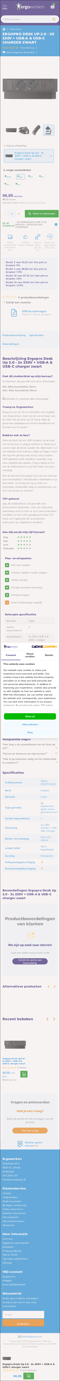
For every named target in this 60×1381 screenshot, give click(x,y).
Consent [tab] (11, 655)
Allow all (30, 716)
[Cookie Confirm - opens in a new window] (44, 646)
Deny (30, 732)
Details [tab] (49, 655)
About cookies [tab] (30, 655)
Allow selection (30, 724)
